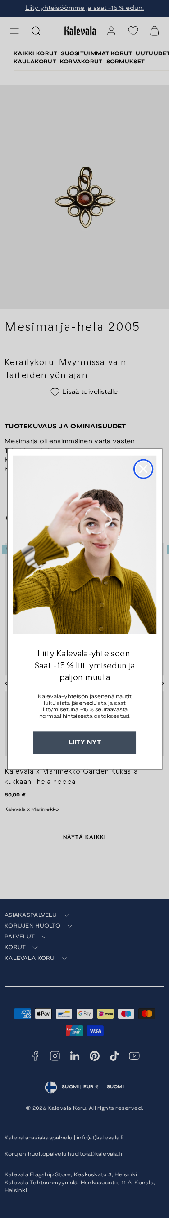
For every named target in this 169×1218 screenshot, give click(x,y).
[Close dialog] (142, 469)
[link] (84, 545)
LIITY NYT (85, 742)
